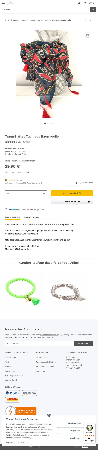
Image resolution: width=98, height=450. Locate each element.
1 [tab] (45, 123)
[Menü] (93, 424)
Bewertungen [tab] (31, 217)
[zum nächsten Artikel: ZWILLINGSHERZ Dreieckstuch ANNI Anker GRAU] (90, 20)
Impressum (10, 442)
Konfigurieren (75, 431)
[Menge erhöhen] (44, 193)
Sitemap (8, 366)
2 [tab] (47, 123)
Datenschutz (23, 442)
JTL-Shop (85, 447)
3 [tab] (50, 123)
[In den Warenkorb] (7, 28)
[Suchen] (93, 9)
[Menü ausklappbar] (3, 1)
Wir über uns (41, 357)
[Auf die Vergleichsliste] (87, 35)
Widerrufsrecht (11, 380)
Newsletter (40, 371)
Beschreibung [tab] (12, 217)
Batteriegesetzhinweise (15, 375)
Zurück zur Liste (13, 20)
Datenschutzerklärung (49, 334)
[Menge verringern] (8, 193)
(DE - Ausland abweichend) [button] (32, 183)
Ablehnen (74, 438)
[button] (79, 2)
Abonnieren (83, 343)
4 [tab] (53, 123)
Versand (25, 172)
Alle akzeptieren (75, 423)
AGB (7, 362)
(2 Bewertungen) (23, 142)
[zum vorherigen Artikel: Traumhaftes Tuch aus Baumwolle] (85, 20)
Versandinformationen (45, 366)
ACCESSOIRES (20, 151)
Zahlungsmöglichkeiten (46, 362)
